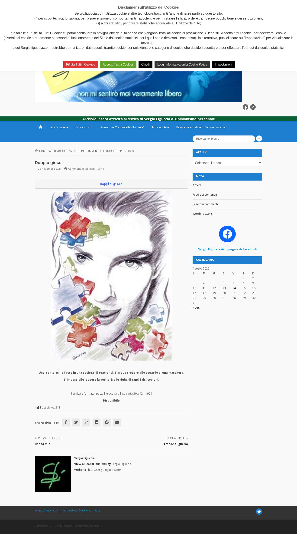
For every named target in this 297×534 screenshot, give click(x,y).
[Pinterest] (107, 422)
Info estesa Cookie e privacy (81, 510)
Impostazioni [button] (223, 64)
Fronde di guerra (176, 444)
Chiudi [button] (145, 64)
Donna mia (42, 444)
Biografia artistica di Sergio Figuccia (201, 127)
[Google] (86, 422)
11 (204, 288)
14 (234, 288)
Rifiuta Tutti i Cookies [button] (80, 64)
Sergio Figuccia (84, 458)
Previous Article (50, 438)
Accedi (197, 185)
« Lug (196, 308)
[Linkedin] (96, 422)
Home (43, 151)
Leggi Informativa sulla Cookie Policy (182, 64)
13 (224, 288)
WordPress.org (203, 214)
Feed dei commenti (205, 204)
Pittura (107, 151)
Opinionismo (84, 127)
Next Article (175, 438)
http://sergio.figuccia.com (105, 470)
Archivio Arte (160, 127)
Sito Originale (58, 127)
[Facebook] (66, 422)
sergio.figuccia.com (48, 510)
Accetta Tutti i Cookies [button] (118, 64)
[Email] (117, 422)
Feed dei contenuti (205, 195)
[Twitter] (76, 422)
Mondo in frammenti (84, 151)
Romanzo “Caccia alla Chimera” (122, 127)
